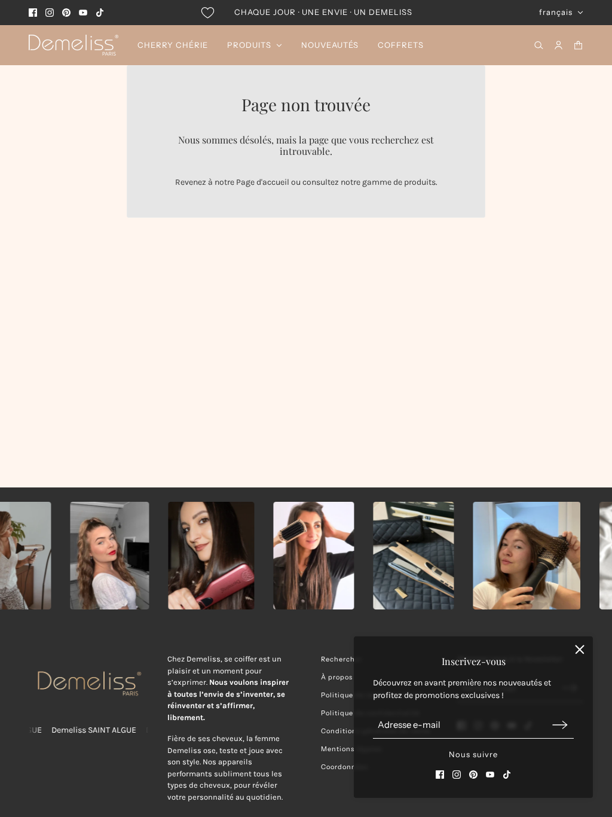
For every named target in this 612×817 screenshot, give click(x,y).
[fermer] (580, 650)
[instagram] (49, 12)
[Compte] (558, 45)
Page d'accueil (262, 182)
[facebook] (32, 12)
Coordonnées (344, 767)
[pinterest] (66, 12)
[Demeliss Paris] (73, 45)
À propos (337, 677)
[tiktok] (99, 12)
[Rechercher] (539, 45)
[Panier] (578, 45)
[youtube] (83, 12)
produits (420, 182)
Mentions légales (351, 749)
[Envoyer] (560, 725)
